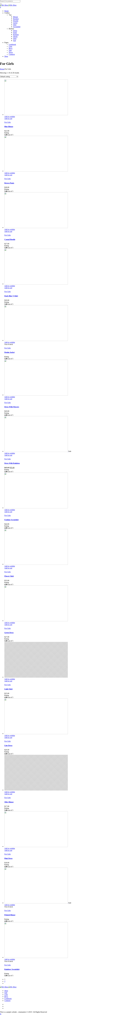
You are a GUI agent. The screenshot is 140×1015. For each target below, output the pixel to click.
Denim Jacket (9, 352)
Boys (6, 997)
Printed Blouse (9, 915)
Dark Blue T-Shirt (11, 296)
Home (2, 69)
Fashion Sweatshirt (11, 520)
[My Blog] (8, 5)
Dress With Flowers (11, 407)
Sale (5, 993)
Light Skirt (8, 689)
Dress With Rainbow (12, 463)
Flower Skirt (9, 576)
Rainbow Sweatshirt (11, 969)
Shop (6, 991)
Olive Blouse (9, 802)
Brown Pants (9, 183)
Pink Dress (8, 858)
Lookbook (8, 999)
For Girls (7, 122)
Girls (6, 995)
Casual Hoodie (9, 239)
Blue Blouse (8, 126)
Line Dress (8, 745)
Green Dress (9, 633)
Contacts (7, 1001)
